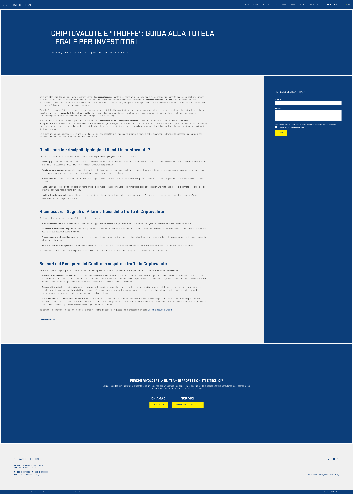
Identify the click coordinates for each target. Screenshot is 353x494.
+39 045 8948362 (159, 405)
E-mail (277, 100)
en (349, 5)
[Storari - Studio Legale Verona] (18, 4)
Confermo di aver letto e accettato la (291, 127)
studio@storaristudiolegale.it (187, 405)
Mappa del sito (313, 475)
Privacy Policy (332, 124)
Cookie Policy (334, 475)
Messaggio (279, 108)
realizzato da (330, 492)
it (347, 5)
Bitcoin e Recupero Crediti (160, 309)
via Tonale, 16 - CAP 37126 (32, 465)
